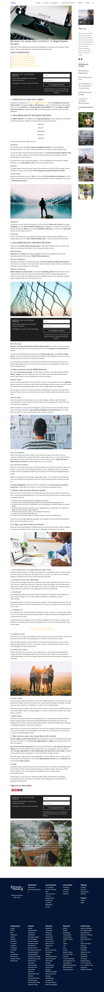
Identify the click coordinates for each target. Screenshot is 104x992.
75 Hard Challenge (68, 958)
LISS (64, 945)
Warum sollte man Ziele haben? (21, 55)
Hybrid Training (68, 939)
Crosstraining (67, 937)
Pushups (48, 963)
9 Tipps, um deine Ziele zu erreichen (23, 64)
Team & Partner (50, 894)
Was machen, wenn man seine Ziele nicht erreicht (27, 66)
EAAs (11, 933)
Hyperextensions (50, 958)
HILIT (64, 948)
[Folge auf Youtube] (13, 790)
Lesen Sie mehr (41, 856)
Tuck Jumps (48, 952)
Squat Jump (48, 945)
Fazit (13, 68)
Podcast (87, 2)
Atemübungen (49, 965)
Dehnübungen (49, 978)
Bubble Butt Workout (69, 965)
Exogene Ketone (15, 958)
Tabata (65, 943)
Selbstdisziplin (43, 103)
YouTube (65, 892)
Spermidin (13, 941)
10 (46, 863)
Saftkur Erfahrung (86, 928)
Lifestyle (42, 840)
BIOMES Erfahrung (86, 969)
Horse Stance (49, 941)
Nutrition (83, 889)
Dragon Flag (49, 937)
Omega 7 (13, 939)
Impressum (31, 887)
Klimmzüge (48, 961)
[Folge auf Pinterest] (18, 790)
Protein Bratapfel (33, 952)
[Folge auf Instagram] (16, 790)
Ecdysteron (13, 935)
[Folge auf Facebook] (21, 790)
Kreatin (12, 928)
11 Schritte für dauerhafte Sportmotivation (83, 101)
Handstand (48, 930)
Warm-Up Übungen (51, 984)
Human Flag (49, 939)
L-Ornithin (13, 950)
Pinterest (66, 894)
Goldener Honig (32, 984)
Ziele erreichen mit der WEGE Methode (23, 60)
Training (83, 887)
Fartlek (65, 950)
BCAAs (12, 930)
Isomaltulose (14, 954)
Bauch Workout (67, 967)
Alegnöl (12, 937)
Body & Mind (85, 892)
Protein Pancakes (33, 941)
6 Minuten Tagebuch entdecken (41, 629)
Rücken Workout (68, 969)
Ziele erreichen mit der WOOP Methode (24, 58)
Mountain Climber (50, 950)
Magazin (80, 2)
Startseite (38, 2)
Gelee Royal (14, 961)
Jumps (47, 948)
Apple (82, 902)
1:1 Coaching (45, 2)
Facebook (66, 887)
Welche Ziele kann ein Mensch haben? (23, 62)
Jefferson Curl (49, 943)
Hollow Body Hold (51, 956)
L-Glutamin (13, 948)
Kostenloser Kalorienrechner (68, 2)
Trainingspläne (54, 2)
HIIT (64, 941)
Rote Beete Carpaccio (34, 950)
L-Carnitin (13, 943)
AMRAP (65, 930)
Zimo (32, 840)
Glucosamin (14, 956)
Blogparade (48, 904)
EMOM (65, 928)
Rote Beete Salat (33, 943)
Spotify (83, 900)
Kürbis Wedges (32, 939)
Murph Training (67, 952)
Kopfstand (48, 928)
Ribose (12, 952)
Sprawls (47, 954)
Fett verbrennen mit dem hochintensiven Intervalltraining (84, 86)
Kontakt (47, 907)
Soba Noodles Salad (34, 982)
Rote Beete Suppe (33, 937)
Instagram (66, 889)
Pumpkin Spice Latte (34, 958)
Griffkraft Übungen (51, 971)
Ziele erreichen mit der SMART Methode (24, 57)
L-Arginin (13, 945)
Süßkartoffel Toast (33, 974)
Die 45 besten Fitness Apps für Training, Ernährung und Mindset (41, 833)
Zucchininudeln (32, 980)
